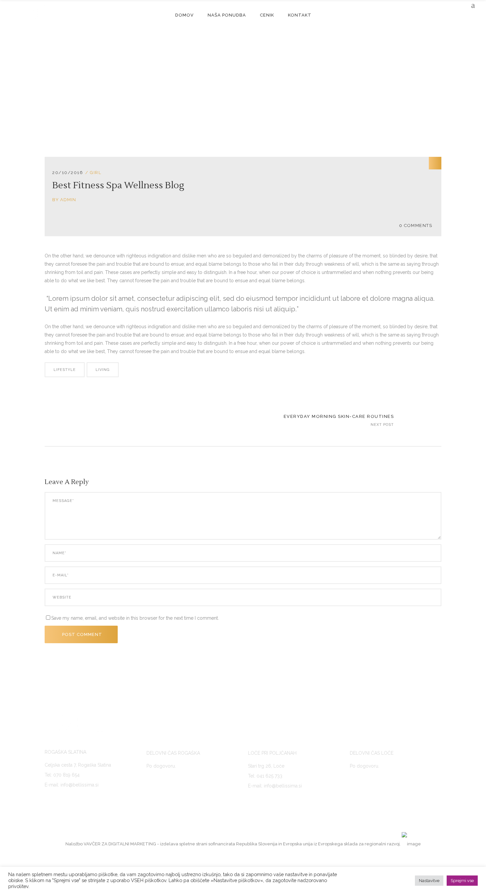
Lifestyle (65, 370)
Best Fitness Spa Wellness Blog (118, 185)
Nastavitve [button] (429, 880)
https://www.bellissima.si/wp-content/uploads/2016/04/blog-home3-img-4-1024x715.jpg (421, 420)
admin (68, 199)
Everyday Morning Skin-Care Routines (339, 416)
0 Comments (415, 225)
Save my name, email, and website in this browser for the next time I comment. (135, 618)
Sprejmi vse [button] (462, 880)
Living (103, 370)
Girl (95, 172)
